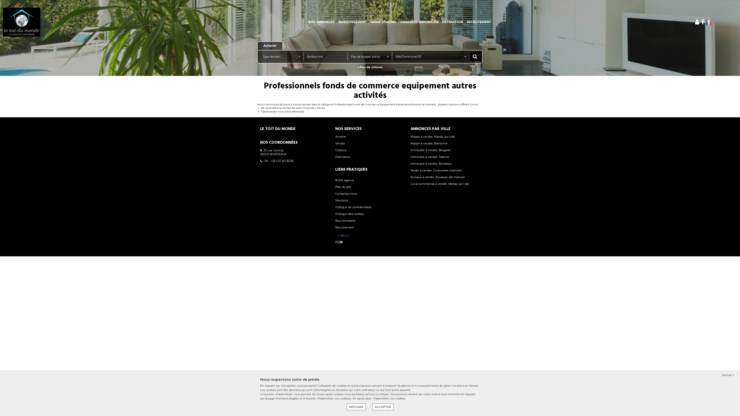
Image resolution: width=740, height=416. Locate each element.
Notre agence (344, 180)
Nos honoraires (345, 220)
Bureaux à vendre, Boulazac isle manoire (437, 177)
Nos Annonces (321, 22)
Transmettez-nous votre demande (282, 111)
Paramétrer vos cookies (389, 398)
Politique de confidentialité (353, 207)
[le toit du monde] (66, 22)
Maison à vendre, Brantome (429, 143)
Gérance (340, 150)
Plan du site (343, 187)
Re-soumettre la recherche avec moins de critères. (293, 107)
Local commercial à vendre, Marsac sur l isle (439, 184)
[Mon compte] (697, 22)
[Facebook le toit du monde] (702, 22)
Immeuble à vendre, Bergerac (430, 150)
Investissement (352, 22)
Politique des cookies (349, 214)
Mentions (341, 200)
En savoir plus (362, 398)
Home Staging (383, 22)
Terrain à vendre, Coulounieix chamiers (436, 170)
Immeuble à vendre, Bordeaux (431, 163)
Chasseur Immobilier (419, 22)
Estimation (452, 22)
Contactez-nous (346, 193)
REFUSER (356, 407)
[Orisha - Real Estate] (343, 235)
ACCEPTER (383, 407)
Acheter (340, 136)
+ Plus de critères (370, 67)
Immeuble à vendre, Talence (429, 157)
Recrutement (479, 22)
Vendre (340, 143)
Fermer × (728, 375)
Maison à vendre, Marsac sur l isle (432, 136)
